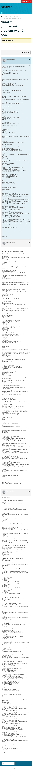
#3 (29, 497)
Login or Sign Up (25, 1)
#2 (29, 249)
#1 (29, 65)
